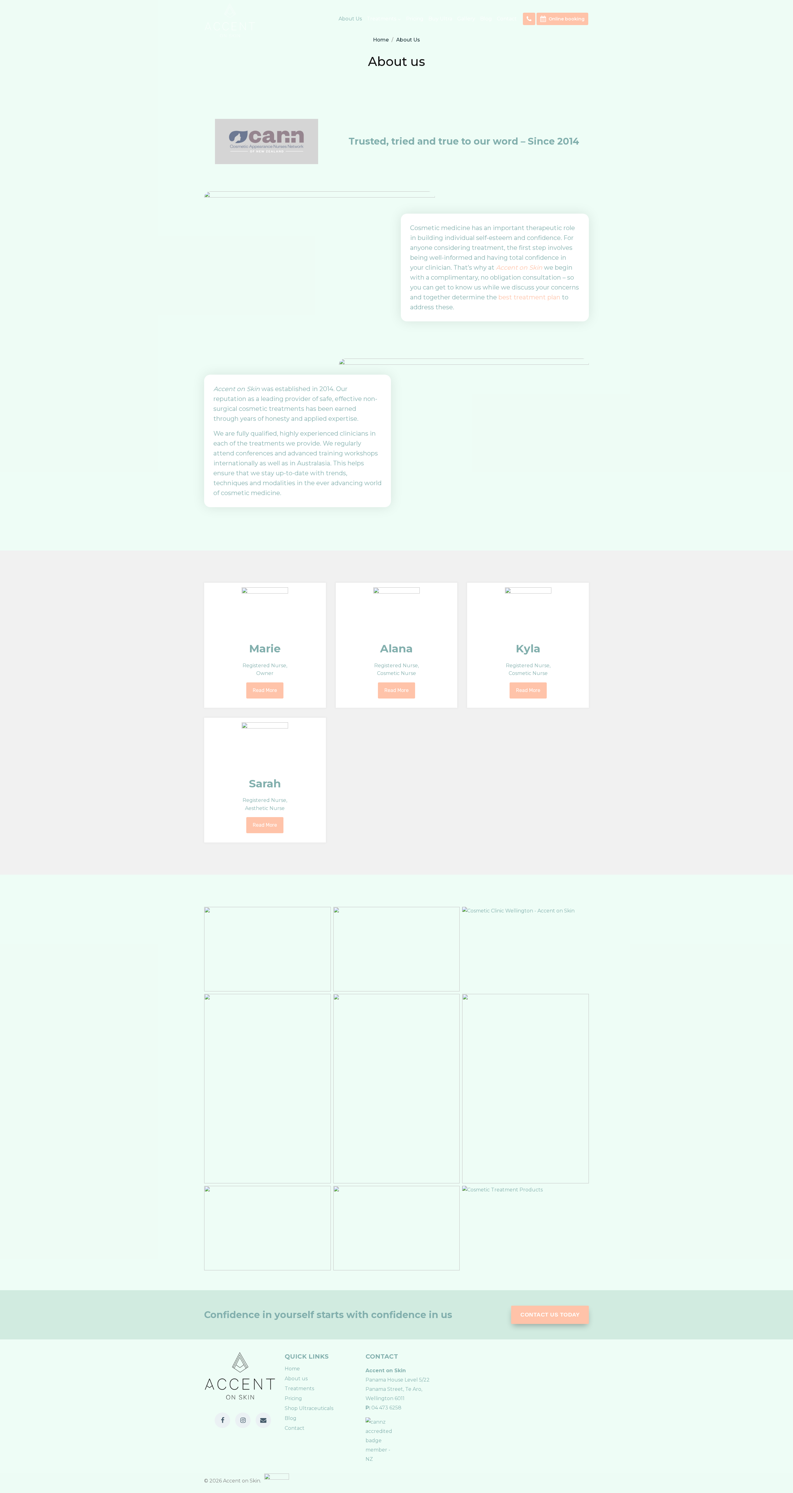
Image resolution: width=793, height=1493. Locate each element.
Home (292, 1369)
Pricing (414, 19)
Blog (486, 19)
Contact (507, 19)
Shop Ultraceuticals (309, 1408)
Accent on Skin (519, 267)
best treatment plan (529, 297)
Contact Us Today (550, 1315)
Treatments (299, 1388)
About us (350, 19)
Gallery (466, 19)
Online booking (567, 19)
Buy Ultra (440, 19)
